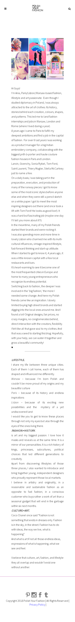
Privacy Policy (37, 604)
